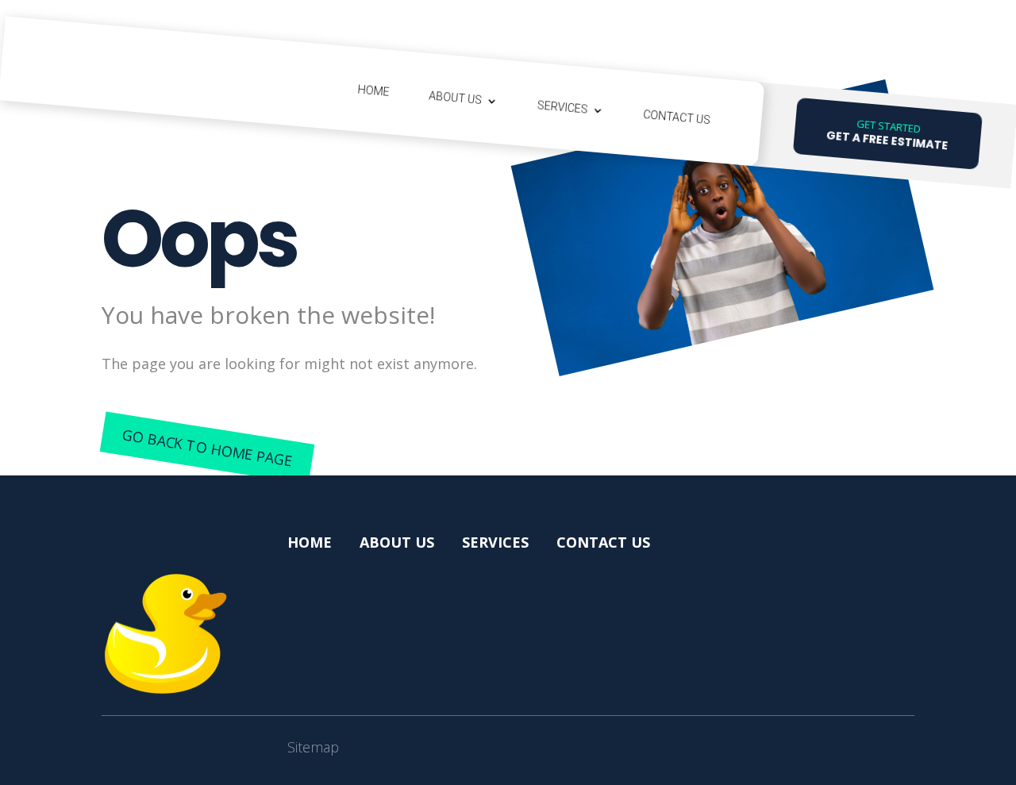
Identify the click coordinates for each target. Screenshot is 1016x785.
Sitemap (313, 746)
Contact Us (677, 117)
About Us (456, 97)
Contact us (603, 542)
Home (373, 90)
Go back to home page (207, 448)
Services (562, 107)
